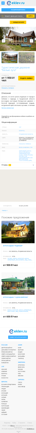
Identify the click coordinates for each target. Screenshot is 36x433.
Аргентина (21, 365)
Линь (29, 260)
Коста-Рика (21, 371)
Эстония (4, 414)
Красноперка (20, 260)
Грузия (3, 376)
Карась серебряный (24, 152)
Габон (20, 382)
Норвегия (4, 401)
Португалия (5, 406)
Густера (9, 258)
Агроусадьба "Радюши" (13, 246)
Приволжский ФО (7, 352)
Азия (20, 345)
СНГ (20, 127)
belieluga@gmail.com (25, 147)
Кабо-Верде (21, 386)
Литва (3, 399)
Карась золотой (18, 258)
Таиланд (21, 358)
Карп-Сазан (11, 311)
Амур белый (22, 151)
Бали (19, 348)
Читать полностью (7, 108)
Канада (20, 369)
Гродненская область (26, 134)
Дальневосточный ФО (8, 350)
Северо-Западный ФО (8, 354)
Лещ (26, 260)
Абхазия (4, 369)
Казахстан (4, 378)
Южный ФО (5, 363)
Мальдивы (21, 356)
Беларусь (22, 130)
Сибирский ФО (6, 358)
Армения (4, 371)
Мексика (20, 376)
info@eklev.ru (30, 429)
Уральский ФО (6, 360)
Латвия (3, 397)
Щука (30, 160)
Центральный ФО (6, 348)
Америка (21, 362)
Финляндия (5, 408)
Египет (20, 384)
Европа (4, 381)
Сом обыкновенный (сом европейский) (25, 158)
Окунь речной (28, 155)
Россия (4, 345)
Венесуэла (21, 367)
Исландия (4, 393)
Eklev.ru (12, 425)
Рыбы (14, 423)
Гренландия (5, 386)
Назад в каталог (18, 22)
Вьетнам (20, 350)
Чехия (3, 410)
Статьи (29, 423)
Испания (4, 395)
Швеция (3, 412)
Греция (3, 389)
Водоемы (7, 423)
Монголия (21, 354)
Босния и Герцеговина (8, 384)
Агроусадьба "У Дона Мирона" (15, 297)
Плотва (21, 156)
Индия (20, 352)
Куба (19, 373)
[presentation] (3, 41)
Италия (3, 391)
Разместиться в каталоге (18, 337)
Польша (4, 404)
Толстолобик (23, 160)
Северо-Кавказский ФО (8, 356)
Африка (21, 379)
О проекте (21, 423)
